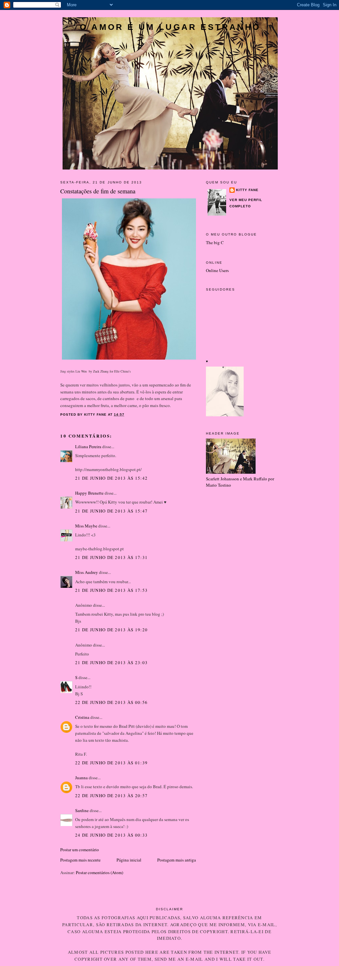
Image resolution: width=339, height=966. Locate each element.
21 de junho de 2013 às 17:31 (111, 557)
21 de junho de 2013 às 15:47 (111, 511)
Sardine (82, 810)
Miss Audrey (86, 572)
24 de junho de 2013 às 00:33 (111, 835)
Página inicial (129, 860)
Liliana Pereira (88, 446)
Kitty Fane (247, 190)
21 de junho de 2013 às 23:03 (111, 662)
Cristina (82, 717)
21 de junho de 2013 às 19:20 (111, 630)
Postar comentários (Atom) (99, 872)
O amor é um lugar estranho (170, 27)
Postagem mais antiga (176, 860)
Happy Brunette (89, 493)
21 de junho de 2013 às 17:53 (111, 590)
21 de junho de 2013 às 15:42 (111, 478)
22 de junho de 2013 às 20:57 (111, 795)
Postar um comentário (79, 850)
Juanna (81, 778)
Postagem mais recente (80, 860)
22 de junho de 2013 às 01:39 (111, 763)
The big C (215, 242)
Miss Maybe (86, 526)
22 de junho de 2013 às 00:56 (111, 702)
